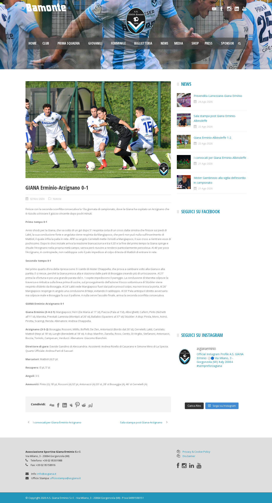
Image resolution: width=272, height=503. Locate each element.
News (164, 43)
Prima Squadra (69, 43)
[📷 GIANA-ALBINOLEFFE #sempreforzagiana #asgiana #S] (212, 378)
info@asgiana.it (46, 474)
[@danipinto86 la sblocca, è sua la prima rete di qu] (188, 378)
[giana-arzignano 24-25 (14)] (98, 129)
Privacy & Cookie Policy (196, 451)
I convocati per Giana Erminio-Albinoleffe (220, 158)
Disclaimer (189, 456)
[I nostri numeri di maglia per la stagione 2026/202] (236, 393)
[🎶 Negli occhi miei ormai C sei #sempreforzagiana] (188, 393)
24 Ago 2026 (205, 101)
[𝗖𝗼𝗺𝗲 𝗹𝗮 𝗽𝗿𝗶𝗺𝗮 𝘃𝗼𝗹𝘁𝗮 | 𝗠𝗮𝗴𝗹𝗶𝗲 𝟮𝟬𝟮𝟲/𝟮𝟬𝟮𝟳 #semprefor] (212, 393)
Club (45, 43)
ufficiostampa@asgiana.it (65, 478)
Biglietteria (143, 43)
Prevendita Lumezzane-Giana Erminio (218, 96)
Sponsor (227, 43)
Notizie (57, 199)
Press (208, 43)
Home (32, 43)
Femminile (118, 43)
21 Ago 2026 (205, 163)
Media (178, 43)
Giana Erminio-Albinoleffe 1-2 (212, 137)
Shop (195, 43)
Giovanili (95, 43)
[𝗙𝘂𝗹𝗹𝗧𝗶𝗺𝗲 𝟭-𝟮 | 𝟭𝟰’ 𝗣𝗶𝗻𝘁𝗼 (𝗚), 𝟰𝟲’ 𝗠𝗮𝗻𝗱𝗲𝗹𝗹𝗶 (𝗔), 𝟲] (236, 378)
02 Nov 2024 (37, 199)
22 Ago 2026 (205, 126)
